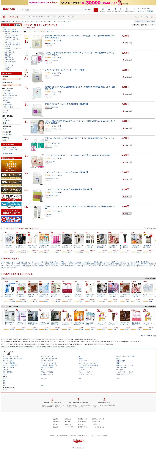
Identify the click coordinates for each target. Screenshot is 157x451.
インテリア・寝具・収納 (73, 264)
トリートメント (9, 41)
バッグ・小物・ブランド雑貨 (44, 262)
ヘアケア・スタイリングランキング (40, 25)
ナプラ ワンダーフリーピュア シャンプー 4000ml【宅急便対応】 (67, 172)
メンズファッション (24, 262)
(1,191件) (93, 301)
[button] (109, 10)
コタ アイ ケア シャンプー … (148, 295)
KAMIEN (49, 214)
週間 (48, 31)
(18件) (57, 252)
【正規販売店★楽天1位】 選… (55, 323)
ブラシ (6, 63)
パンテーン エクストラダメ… (101, 323)
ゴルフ (120, 265)
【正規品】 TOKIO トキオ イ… (90, 246)
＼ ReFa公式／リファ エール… (9, 246)
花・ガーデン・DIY (20, 265)
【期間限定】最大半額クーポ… (43, 295)
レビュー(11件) (56, 126)
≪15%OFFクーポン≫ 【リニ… (21, 323)
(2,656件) (12, 252)
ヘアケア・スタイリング (48, 21)
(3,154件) (127, 301)
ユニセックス (7, 120)
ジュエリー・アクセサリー (84, 262)
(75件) (126, 252)
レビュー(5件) (56, 73)
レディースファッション (8, 262)
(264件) (103, 301)
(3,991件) (23, 252)
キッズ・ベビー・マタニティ (108, 265)
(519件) (115, 301)
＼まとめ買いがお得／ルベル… (55, 246)
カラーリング (8, 54)
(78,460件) (12, 301)
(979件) (69, 301)
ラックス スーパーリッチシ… (67, 323)
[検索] (96, 10)
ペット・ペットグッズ (90, 265)
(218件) (46, 252)
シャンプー (7, 33)
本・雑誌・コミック (130, 265)
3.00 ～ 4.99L (7, 85)
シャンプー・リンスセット (12, 39)
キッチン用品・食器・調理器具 (111, 264)
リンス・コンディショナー (12, 35)
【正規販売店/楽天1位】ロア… (20, 246)
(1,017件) (139, 252)
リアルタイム (61, 16)
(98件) (115, 329)
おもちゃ (30, 265)
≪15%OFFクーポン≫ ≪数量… (113, 295)
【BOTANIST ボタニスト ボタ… (9, 323)
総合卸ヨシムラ (51, 43)
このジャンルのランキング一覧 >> (145, 21)
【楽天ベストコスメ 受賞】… (135, 246)
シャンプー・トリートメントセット (12, 45)
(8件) (92, 252)
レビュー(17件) (56, 158)
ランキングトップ (29, 16)
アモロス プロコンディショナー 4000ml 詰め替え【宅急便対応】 (67, 104)
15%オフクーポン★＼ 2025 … (56, 295)
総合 (4, 28)
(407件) (34, 252)
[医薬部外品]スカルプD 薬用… (9, 295)
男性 (4, 123)
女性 (4, 118)
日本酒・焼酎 (145, 262)
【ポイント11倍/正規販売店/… (101, 246)
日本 (4, 128)
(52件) (92, 329)
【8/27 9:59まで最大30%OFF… (44, 323)
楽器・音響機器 (39, 265)
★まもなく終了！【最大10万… (124, 247)
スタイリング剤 (9, 52)
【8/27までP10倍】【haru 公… (20, 295)
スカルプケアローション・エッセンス (12, 49)
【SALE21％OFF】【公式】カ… (125, 323)
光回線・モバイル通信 (58, 264)
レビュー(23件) (56, 192)
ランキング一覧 (8, 153)
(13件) (149, 329)
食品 (101, 262)
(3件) (149, 252)
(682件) (103, 252)
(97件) (103, 329)
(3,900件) (12, 329)
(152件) (138, 301)
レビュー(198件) (57, 211)
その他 (6, 69)
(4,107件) (35, 301)
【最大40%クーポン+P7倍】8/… (44, 246)
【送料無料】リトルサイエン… (78, 295)
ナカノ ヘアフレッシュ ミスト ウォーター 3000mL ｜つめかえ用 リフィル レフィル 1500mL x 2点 (78, 155)
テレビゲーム (55, 265)
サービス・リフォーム (145, 265)
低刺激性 (6, 100)
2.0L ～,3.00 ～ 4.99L (64, 21)
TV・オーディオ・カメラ (37, 264)
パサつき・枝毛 (8, 107)
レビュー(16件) (56, 58)
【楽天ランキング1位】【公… (32, 246)
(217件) (126, 329)
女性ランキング (51, 16)
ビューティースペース (52, 60)
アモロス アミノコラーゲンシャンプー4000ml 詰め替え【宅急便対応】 (69, 189)
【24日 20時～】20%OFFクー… (33, 295)
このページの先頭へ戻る (148, 336)
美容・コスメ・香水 (32, 21)
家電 (47, 264)
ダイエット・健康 (128, 264)
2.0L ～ (5, 79)
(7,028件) (23, 301)
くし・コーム (8, 65)
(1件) (22, 329)
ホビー (48, 265)
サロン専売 (6, 91)
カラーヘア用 (7, 104)
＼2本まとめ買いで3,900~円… (113, 246)
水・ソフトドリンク (123, 262)
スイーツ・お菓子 (109, 262)
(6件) (57, 329)
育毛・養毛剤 (8, 58)
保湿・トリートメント (10, 95)
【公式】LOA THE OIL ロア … (67, 246)
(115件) (138, 329)
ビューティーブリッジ (52, 146)
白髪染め (7, 56)
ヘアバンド (7, 67)
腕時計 (96, 262)
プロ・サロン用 (8, 93)
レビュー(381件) (57, 143)
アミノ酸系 (6, 102)
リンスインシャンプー (11, 37)
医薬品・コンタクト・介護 (143, 264)
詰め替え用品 (7, 134)
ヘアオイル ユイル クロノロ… (78, 246)
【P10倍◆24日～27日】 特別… (148, 246)
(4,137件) (58, 301)
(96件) (80, 301)
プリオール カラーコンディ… (113, 323)
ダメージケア (7, 98)
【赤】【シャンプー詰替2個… (66, 295)
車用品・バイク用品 (75, 265)
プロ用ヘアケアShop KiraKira (54, 128)
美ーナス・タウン (51, 94)
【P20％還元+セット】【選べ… (136, 295)
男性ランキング (40, 16)
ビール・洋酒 (135, 262)
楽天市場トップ (6, 21)
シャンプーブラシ (10, 61)
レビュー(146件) (57, 175)
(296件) (150, 301)
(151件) (115, 252)
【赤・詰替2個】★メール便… (136, 323)
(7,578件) (81, 252)
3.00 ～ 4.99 (6, 140)
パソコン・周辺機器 (21, 264)
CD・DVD (64, 265)
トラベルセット (9, 59)
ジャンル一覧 (138, 16)
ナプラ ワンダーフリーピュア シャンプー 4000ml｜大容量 (64, 70)
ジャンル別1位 (71, 16)
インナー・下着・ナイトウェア (64, 262)
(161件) (46, 301)
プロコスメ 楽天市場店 (53, 75)
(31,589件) (35, 329)
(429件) (69, 252)
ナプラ (5, 113)
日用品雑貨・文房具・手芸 (91, 264)
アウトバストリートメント (12, 43)
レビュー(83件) (56, 92)
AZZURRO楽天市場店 (52, 107)
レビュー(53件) (56, 41)
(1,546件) (81, 329)
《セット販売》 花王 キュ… (90, 323)
